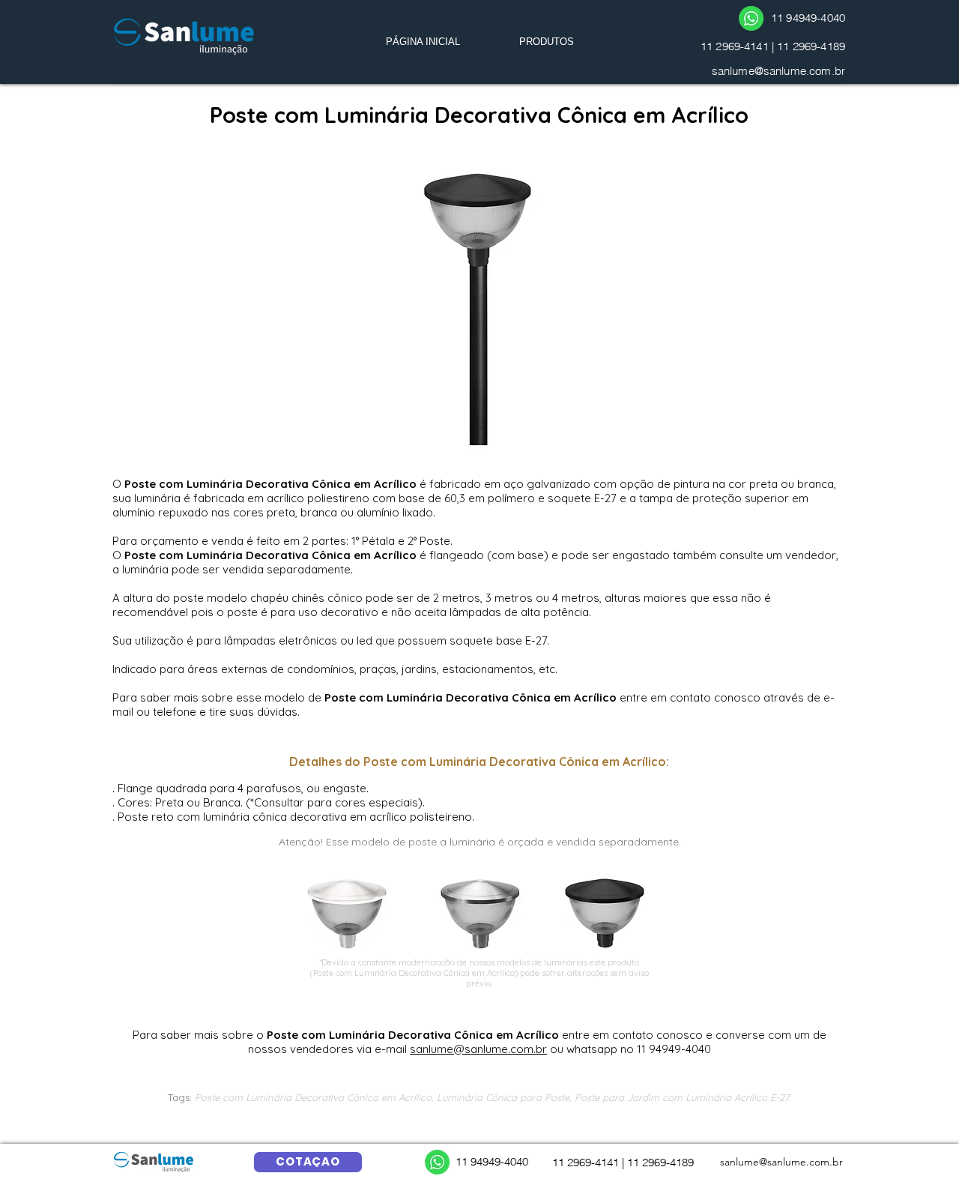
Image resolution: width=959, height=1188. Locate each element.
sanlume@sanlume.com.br (778, 71)
